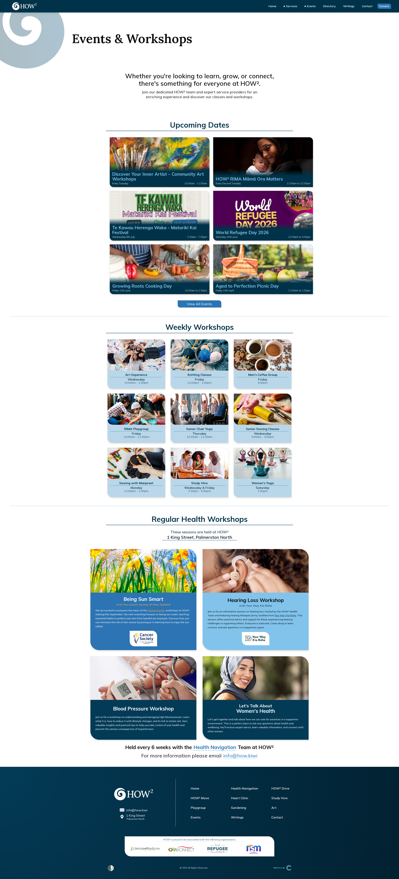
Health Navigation (215, 747)
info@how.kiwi (240, 755)
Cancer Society (156, 610)
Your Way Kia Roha (285, 615)
